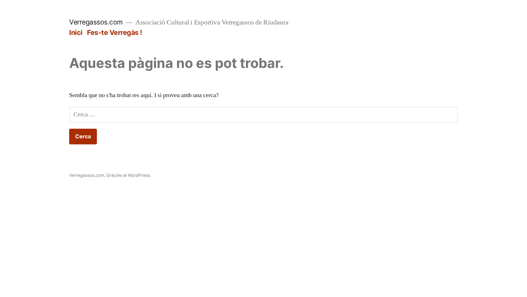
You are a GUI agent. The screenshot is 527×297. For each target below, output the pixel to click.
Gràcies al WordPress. (128, 175)
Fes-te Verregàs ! (114, 32)
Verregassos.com (96, 22)
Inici (76, 32)
